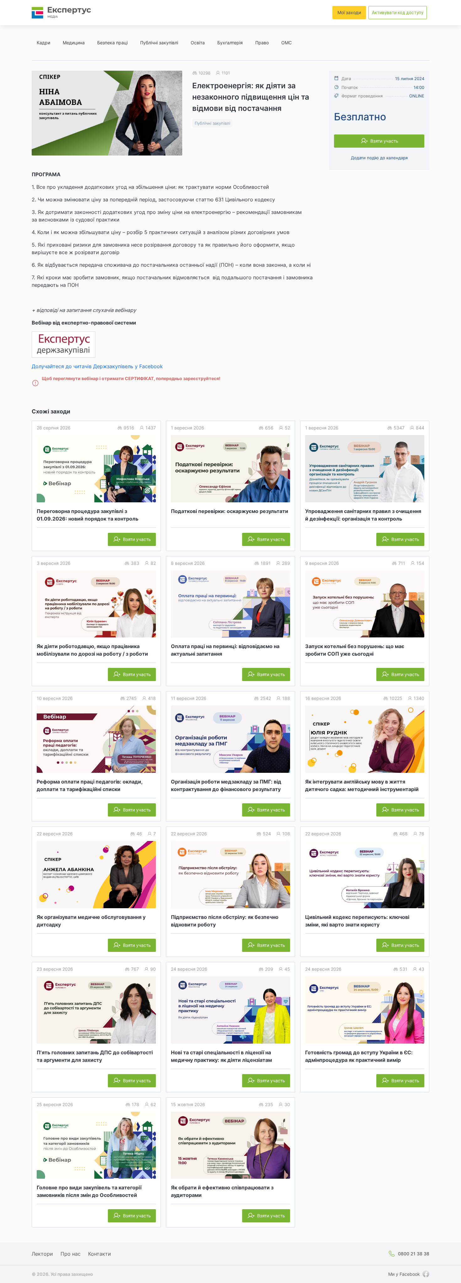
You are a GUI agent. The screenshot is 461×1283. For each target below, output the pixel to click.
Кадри (43, 42)
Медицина (74, 42)
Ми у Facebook (404, 1274)
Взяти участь (384, 141)
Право (262, 42)
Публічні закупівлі (159, 42)
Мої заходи (349, 12)
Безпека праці (112, 42)
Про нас (71, 1254)
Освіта (198, 42)
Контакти (99, 1254)
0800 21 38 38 (413, 1253)
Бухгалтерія (230, 42)
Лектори (42, 1254)
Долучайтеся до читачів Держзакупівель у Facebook (97, 366)
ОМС (286, 42)
